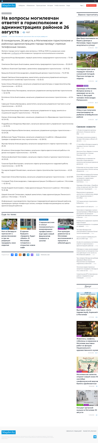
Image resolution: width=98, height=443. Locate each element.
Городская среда (26, 226)
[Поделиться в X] (24, 255)
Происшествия (41, 5)
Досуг (79, 307)
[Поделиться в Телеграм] (28, 255)
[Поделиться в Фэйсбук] (12, 255)
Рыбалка (90, 107)
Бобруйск (22, 5)
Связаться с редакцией (74, 431)
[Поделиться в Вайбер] (32, 255)
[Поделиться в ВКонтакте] (16, 255)
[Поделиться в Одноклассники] (20, 255)
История (50, 5)
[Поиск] (94, 1)
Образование (44, 219)
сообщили (15, 53)
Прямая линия (6, 13)
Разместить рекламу (89, 431)
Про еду (23, 228)
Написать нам (45, 254)
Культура (79, 405)
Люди (68, 5)
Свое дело (5, 228)
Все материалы (91, 5)
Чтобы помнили (59, 5)
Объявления (30, 5)
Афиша (85, 371)
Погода (79, 66)
